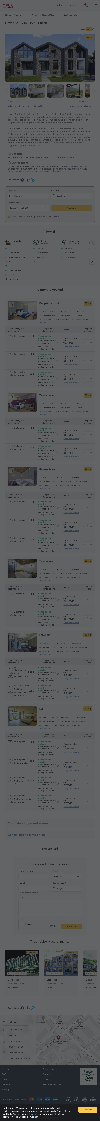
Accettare (87, 1110)
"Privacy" (32, 1114)
